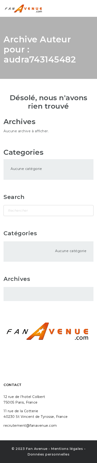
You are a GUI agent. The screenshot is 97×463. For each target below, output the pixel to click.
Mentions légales (67, 449)
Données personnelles (48, 454)
